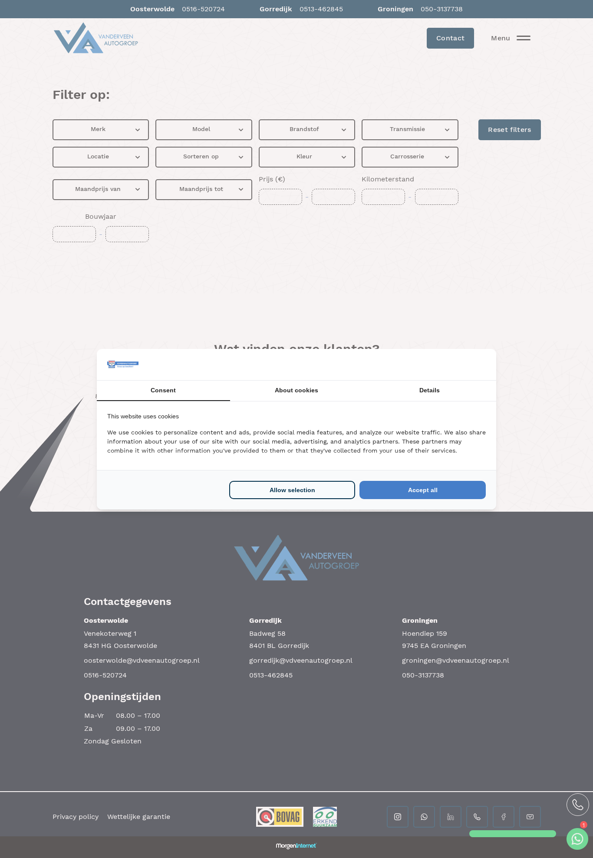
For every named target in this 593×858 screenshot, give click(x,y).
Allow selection (292, 490)
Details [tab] (429, 390)
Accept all (423, 490)
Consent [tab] (163, 390)
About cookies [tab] (296, 390)
